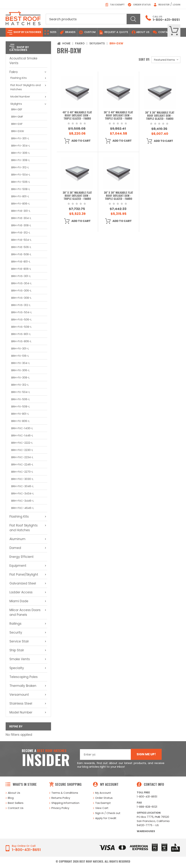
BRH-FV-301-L (20, 138)
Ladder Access (21, 592)
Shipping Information (65, 803)
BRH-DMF (17, 116)
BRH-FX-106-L (20, 356)
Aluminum (17, 539)
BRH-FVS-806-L (21, 341)
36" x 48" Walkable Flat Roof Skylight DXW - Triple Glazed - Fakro (118, 115)
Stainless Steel (20, 703)
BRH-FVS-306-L (21, 290)
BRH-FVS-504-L (21, 312)
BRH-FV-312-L (20, 167)
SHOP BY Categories (27, 32)
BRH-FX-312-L (20, 385)
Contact (164, 32)
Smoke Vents (19, 659)
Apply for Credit (105, 818)
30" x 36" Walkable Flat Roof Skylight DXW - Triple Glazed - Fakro (77, 196)
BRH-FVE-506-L (21, 247)
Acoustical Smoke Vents (23, 60)
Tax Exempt (117, 4)
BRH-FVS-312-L (21, 305)
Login (176, 4)
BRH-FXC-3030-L (22, 479)
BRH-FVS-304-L (21, 283)
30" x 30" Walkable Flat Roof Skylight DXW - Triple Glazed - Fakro (118, 196)
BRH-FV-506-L (20, 182)
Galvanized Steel (22, 583)
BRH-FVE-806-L (21, 269)
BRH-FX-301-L (20, 348)
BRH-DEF (16, 109)
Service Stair (19, 641)
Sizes (52, 32)
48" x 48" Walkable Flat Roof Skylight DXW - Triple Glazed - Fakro (77, 115)
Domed (15, 548)
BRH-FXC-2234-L (22, 457)
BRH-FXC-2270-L (22, 472)
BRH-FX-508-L (20, 406)
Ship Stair (16, 650)
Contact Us (15, 808)
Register (163, 4)
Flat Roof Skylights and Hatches (25, 87)
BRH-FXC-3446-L (22, 501)
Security (15, 632)
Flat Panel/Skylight (23, 574)
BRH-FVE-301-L (20, 211)
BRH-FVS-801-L (21, 334)
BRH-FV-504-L (20, 174)
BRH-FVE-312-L (20, 232)
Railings (15, 623)
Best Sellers (15, 803)
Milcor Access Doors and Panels (25, 612)
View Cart (101, 808)
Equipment (17, 565)
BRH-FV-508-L (20, 189)
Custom (90, 32)
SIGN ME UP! (146, 754)
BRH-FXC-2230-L (22, 450)
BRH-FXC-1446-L (22, 435)
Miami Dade (18, 601)
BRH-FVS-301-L (21, 276)
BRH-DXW (17, 131)
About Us (142, 32)
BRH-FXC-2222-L (22, 443)
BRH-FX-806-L (20, 421)
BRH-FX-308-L (20, 377)
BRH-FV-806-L (20, 203)
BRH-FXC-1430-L (22, 428)
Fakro (13, 72)
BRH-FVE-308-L (21, 225)
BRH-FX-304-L (20, 363)
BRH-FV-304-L (20, 145)
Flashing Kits (18, 78)
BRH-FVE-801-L (20, 261)
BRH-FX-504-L (20, 392)
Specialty (16, 668)
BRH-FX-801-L (20, 414)
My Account (103, 793)
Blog (11, 798)
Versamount (19, 694)
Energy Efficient (21, 557)
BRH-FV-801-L (20, 196)
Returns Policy (60, 798)
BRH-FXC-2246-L (22, 464)
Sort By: (144, 59)
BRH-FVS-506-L (21, 319)
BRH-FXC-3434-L (22, 493)
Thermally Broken (22, 686)
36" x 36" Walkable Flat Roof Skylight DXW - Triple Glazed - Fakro (159, 115)
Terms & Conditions (64, 793)
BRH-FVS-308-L (21, 298)
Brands (69, 32)
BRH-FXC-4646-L (22, 508)
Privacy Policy (60, 808)
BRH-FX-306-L (20, 370)
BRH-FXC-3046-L (22, 486)
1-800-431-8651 (166, 19)
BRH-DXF (17, 124)
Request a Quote (116, 32)
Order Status (142, 4)
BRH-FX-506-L (20, 399)
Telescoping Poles (23, 677)
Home (66, 43)
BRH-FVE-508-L (21, 254)
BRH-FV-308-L (20, 160)
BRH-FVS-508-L (21, 327)
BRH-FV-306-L (20, 153)
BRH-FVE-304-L (21, 218)
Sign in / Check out (107, 813)
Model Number (20, 96)
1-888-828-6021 (147, 807)
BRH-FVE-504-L (21, 240)
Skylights (16, 104)
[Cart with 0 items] (174, 30)
